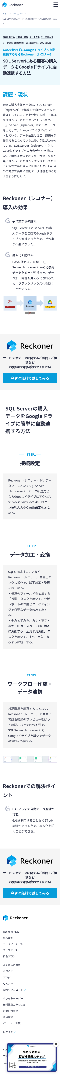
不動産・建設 (22, 36)
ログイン (8, 1032)
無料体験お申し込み (14, 1004)
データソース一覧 (13, 944)
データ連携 (35, 36)
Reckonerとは (11, 931)
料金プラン (9, 956)
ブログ (6, 977)
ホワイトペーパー (13, 998)
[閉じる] (56, 1044)
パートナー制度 (11, 1023)
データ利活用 (47, 36)
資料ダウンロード (13, 989)
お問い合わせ (10, 1010)
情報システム (9, 36)
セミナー (8, 983)
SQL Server (45, 42)
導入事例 (8, 937)
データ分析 (8, 42)
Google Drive (32, 42)
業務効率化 (19, 42)
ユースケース (18, 13)
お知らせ (8, 971)
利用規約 (8, 1017)
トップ (5, 13)
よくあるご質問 (11, 965)
